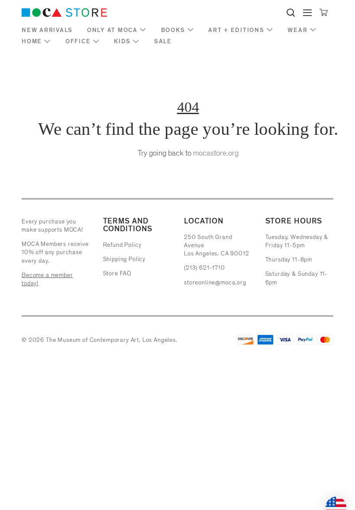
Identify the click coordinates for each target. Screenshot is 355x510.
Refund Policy (122, 245)
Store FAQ (117, 273)
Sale (163, 41)
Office (78, 41)
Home (32, 41)
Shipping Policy (124, 259)
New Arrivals (47, 30)
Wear (297, 30)
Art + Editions (236, 30)
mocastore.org (216, 153)
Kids (122, 41)
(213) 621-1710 (204, 267)
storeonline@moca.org (215, 282)
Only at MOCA (112, 30)
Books (173, 30)
